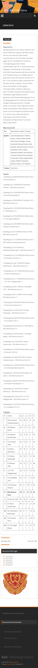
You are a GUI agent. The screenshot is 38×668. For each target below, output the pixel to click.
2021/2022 (9, 559)
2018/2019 (9, 565)
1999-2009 (7, 39)
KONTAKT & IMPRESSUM (12, 632)
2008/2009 (7, 541)
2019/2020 (9, 563)
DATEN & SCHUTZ (10, 638)
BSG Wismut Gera (15, 10)
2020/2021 (9, 561)
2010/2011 (31, 541)
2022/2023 (9, 557)
